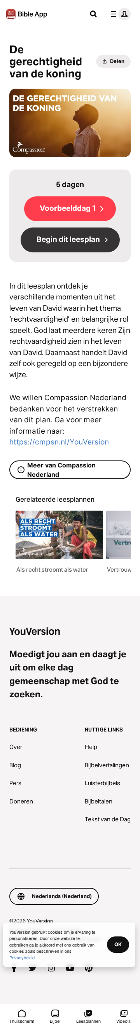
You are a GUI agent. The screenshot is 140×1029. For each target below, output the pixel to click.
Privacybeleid (22, 957)
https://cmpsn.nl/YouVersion (59, 442)
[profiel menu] (119, 14)
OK (118, 944)
